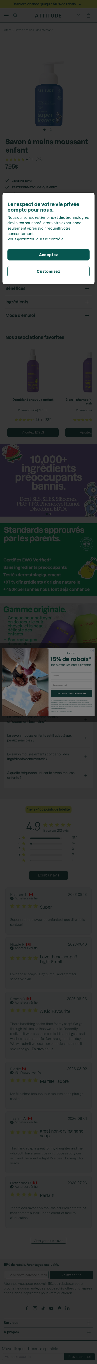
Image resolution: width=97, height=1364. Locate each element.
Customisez (48, 271)
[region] (48, 238)
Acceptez (48, 255)
